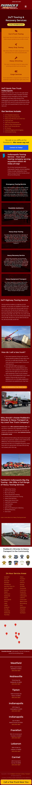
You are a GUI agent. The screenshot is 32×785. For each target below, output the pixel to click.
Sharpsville (23, 588)
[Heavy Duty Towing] (16, 44)
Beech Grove (23, 601)
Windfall (22, 586)
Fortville (6, 609)
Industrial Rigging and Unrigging (14, 130)
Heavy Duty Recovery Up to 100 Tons (15, 118)
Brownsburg (23, 603)
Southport (23, 612)
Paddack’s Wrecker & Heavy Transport (20, 773)
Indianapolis (23, 596)
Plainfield (22, 609)
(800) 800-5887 (16, 1)
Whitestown (7, 584)
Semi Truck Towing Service (12, 126)
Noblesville (7, 596)
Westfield (6, 577)
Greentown (23, 590)
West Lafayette (8, 588)
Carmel (6, 578)
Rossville (6, 590)
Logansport (23, 594)
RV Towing (8, 128)
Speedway (23, 607)
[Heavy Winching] (16, 58)
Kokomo (22, 582)
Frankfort (22, 578)
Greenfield (7, 611)
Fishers (6, 597)
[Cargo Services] (16, 71)
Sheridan (6, 582)
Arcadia (22, 580)
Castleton (22, 611)
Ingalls (6, 605)
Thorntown (7, 594)
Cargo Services (16, 74)
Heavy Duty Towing (16, 47)
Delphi (6, 592)
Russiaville (23, 592)
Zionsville (6, 580)
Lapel (5, 603)
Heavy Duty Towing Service (12, 117)
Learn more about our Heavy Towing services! (13, 517)
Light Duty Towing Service (12, 122)
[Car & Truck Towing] (16, 31)
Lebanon (22, 597)
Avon (21, 605)
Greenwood (23, 599)
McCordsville (7, 599)
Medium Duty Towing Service (13, 124)
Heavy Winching (16, 61)
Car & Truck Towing (16, 34)
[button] (25, 6)
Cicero (6, 601)
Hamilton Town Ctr (9, 586)
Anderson (6, 607)
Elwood (22, 584)
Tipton (22, 577)
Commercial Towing (10, 132)
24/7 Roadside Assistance (12, 115)
